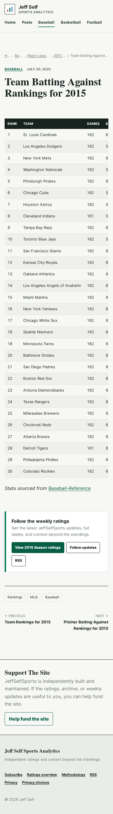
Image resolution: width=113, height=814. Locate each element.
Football (94, 22)
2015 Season (60, 56)
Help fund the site (29, 719)
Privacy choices (35, 782)
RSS (18, 560)
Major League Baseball (38, 56)
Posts (27, 22)
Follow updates (83, 547)
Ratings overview (42, 774)
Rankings (15, 597)
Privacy (11, 782)
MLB (34, 597)
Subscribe (13, 774)
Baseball (46, 22)
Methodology (73, 774)
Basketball (71, 22)
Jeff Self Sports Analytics (32, 750)
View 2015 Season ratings (38, 547)
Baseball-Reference (69, 488)
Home (10, 22)
